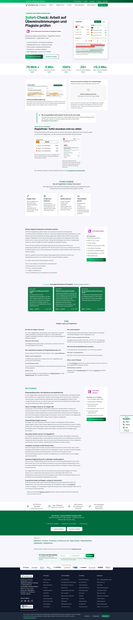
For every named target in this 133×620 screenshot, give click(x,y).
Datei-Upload (104, 5)
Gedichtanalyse (83, 601)
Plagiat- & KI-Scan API (102, 606)
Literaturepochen (83, 606)
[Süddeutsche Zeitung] (108, 568)
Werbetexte (64, 601)
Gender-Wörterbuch (84, 587)
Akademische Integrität (103, 596)
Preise (99, 1)
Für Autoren (78, 1)
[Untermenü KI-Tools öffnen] (72, 5)
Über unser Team (101, 593)
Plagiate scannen (44, 492)
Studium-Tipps (47, 579)
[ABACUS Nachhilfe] (42, 568)
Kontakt (93, 1)
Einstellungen (96, 616)
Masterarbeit (64, 587)
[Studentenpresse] (75, 567)
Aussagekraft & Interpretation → (50, 120)
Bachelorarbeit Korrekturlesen (68, 582)
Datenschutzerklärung (88, 558)
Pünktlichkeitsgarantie (102, 587)
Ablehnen (87, 616)
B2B (86, 1)
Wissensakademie (47, 585)
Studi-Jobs (46, 582)
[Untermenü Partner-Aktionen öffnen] (96, 5)
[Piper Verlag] (100, 567)
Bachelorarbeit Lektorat (67, 585)
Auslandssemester (47, 598)
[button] (91, 39)
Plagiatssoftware (47, 543)
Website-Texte (64, 598)
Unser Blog (99, 585)
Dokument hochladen (35, 56)
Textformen (65, 575)
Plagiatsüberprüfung (86, 540)
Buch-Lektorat (64, 593)
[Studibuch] (57, 567)
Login (106, 1)
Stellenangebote (101, 601)
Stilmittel (81, 596)
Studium (36, 582)
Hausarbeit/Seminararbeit (67, 590)
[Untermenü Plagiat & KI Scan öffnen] (65, 5)
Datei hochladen (59, 529)
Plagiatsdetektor (38, 543)
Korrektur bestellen (51, 56)
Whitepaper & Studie (66, 604)
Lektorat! (97, 370)
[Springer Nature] (92, 568)
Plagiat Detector (55, 373)
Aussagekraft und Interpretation (76, 170)
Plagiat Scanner (29, 375)
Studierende (24, 581)
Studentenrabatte (47, 590)
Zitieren (51, 5)
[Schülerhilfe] (34, 568)
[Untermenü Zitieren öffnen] (54, 5)
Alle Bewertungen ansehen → (82, 284)
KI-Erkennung (53, 540)
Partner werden (101, 598)
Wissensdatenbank (79, 5)
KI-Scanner (45, 540)
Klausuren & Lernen (48, 601)
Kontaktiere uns (101, 582)
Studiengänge (46, 604)
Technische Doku (65, 606)
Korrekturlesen (42, 5)
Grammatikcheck (83, 585)
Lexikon (81, 575)
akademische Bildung (26, 582)
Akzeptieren (105, 616)
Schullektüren (82, 604)
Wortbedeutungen (83, 590)
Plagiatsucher (37, 540)
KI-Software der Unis (63, 540)
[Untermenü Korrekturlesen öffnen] (47, 5)
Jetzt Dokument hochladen (96, 259)
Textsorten (81, 598)
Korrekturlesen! (81, 370)
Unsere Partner (66, 565)
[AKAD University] (49, 568)
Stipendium (46, 593)
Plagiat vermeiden (75, 540)
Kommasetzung (83, 582)
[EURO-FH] (67, 567)
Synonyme (81, 593)
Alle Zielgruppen (65, 579)
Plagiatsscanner (76, 549)
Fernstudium (46, 596)
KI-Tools (69, 5)
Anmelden (90, 555)
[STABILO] (83, 567)
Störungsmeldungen (102, 604)
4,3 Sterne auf (38, 1)
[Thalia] (25, 567)
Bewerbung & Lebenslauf (67, 596)
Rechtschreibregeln (84, 579)
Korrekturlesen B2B (101, 590)
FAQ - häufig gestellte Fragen (104, 579)
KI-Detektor (74, 363)
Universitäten (46, 606)
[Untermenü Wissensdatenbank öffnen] (85, 5)
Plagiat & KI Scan (60, 5)
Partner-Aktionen (91, 5)
